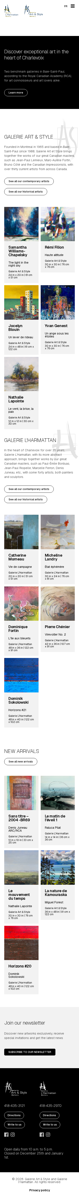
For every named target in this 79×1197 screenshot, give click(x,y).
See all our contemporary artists (29, 181)
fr (65, 6)
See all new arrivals (21, 761)
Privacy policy (39, 1190)
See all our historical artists (26, 191)
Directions (14, 1115)
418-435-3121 (14, 1106)
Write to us (14, 1124)
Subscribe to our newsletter (29, 1052)
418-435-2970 (51, 1106)
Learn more (16, 92)
